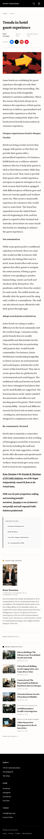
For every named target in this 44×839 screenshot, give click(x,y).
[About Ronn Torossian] (22, 575)
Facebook (6, 788)
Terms (5, 833)
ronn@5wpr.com (9, 813)
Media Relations (13, 532)
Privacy (11, 833)
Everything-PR (8, 772)
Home (5, 13)
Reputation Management (16, 526)
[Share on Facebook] (12, 42)
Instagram (6, 792)
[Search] (34, 3)
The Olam (6, 776)
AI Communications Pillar (16, 543)
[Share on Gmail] (22, 42)
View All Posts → (10, 736)
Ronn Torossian (11, 4)
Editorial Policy (27, 833)
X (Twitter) (7, 796)
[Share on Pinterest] (27, 42)
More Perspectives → (11, 636)
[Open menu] (39, 3)
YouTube (6, 801)
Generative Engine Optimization (18, 537)
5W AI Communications (11, 768)
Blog (12, 13)
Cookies (17, 833)
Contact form (8, 817)
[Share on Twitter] (17, 42)
